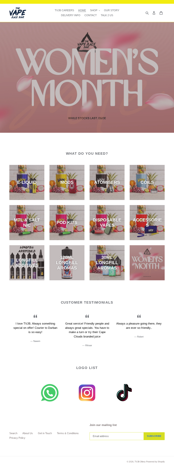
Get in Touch (45, 433)
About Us (27, 433)
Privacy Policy (17, 437)
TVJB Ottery (140, 462)
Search (13, 433)
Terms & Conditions (68, 433)
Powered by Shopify (155, 462)
